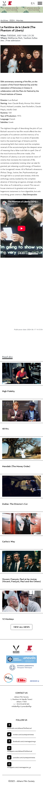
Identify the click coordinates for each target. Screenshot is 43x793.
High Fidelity (8, 391)
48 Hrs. (5, 429)
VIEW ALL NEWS (21, 627)
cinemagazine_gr (19, 767)
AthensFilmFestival (19, 728)
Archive (4, 20)
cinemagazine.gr (24, 741)
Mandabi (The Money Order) (16, 466)
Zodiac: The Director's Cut (15, 504)
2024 (12, 20)
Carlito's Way (8, 542)
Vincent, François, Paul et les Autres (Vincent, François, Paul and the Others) (21, 580)
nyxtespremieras (23, 735)
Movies (19, 20)
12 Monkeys (8, 619)
